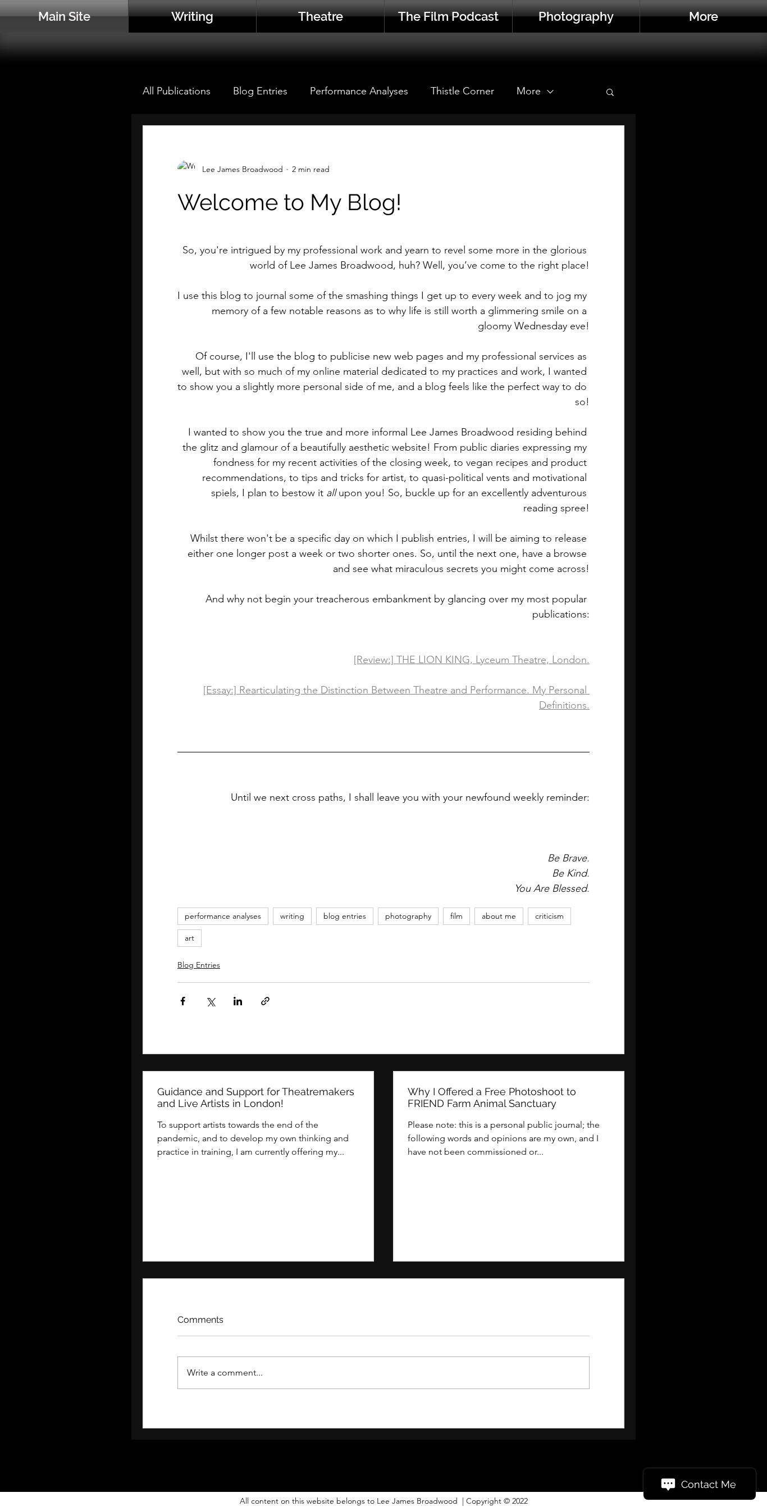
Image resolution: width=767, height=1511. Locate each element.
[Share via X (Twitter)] (210, 1001)
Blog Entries (260, 91)
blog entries (344, 916)
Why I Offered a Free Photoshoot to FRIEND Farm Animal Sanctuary (492, 1097)
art (189, 938)
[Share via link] (265, 1001)
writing (292, 916)
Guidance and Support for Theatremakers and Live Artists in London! (255, 1097)
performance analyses (223, 916)
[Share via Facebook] (182, 1001)
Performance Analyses (359, 91)
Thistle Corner (462, 91)
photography (408, 916)
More (529, 91)
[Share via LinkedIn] (237, 1001)
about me (499, 916)
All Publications (177, 91)
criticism (549, 916)
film (456, 916)
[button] (703, 16)
